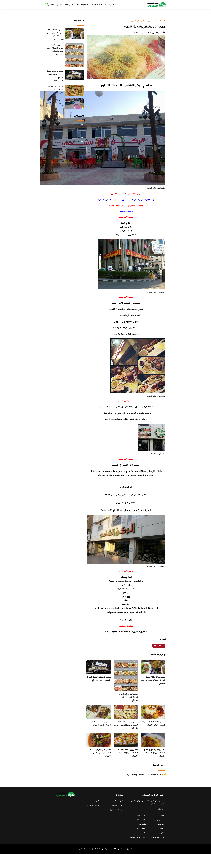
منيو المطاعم (159, 815)
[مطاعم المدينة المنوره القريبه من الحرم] (74, 90)
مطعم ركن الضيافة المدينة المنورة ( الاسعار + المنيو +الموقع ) (128, 697)
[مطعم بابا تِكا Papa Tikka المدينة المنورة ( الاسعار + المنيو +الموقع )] (74, 33)
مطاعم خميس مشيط (73, 137)
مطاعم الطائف (96, 4)
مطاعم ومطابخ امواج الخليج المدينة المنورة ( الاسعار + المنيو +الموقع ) (153, 753)
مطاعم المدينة (82, 4)
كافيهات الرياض (75, 124)
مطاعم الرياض (110, 4)
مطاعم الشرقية (56, 4)
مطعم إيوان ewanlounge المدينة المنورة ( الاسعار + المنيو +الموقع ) (126, 725)
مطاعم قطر (143, 833)
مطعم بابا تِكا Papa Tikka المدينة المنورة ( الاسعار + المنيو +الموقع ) (153, 680)
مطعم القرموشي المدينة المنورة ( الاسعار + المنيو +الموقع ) (99, 679)
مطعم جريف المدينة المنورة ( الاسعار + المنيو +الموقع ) (100, 723)
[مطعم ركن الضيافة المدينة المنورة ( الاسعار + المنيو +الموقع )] (74, 55)
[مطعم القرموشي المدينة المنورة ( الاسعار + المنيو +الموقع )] (74, 75)
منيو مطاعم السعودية (73, 141)
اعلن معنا (78, 848)
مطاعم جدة (143, 824)
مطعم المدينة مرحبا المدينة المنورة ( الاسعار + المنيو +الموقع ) (100, 753)
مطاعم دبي (160, 824)
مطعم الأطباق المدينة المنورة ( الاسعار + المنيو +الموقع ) (153, 723)
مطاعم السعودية (74, 133)
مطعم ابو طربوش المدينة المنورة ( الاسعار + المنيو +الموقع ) (55, 103)
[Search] (46, 4)
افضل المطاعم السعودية (138, 837)
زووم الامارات (159, 828)
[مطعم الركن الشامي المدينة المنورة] (125, 57)
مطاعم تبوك (69, 4)
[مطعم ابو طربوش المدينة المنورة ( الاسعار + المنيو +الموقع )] (74, 103)
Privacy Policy (88, 848)
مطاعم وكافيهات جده (157, 837)
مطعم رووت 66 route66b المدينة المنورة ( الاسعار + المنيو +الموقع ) (126, 753)
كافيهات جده (160, 833)
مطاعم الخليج (142, 828)
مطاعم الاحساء (75, 128)
